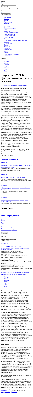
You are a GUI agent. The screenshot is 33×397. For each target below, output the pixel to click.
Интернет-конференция (11, 32)
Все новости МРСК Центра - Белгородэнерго (14, 85)
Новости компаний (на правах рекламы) (15, 40)
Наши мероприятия (9, 34)
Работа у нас (7, 17)
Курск (6, 66)
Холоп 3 (3, 222)
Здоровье (6, 39)
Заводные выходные (10, 28)
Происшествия (8, 37)
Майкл (3, 219)
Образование (8, 43)
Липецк (6, 67)
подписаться (4, 243)
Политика (7, 48)
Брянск (6, 63)
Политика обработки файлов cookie (15, 274)
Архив (6, 52)
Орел (5, 69)
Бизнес (6, 51)
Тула (5, 71)
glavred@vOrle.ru (6, 390)
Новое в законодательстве (11, 54)
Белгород (6, 61)
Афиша (6, 20)
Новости (6, 19)
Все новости (7, 26)
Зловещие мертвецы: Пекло (9, 229)
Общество (7, 31)
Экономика (7, 55)
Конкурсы (7, 23)
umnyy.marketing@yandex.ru (9, 392)
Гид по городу (8, 22)
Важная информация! (10, 35)
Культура (6, 42)
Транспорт (7, 46)
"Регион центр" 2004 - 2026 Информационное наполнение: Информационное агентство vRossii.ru (15, 248)
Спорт (6, 45)
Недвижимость (8, 49)
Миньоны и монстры (7, 226)
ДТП (5, 29)
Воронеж (6, 64)
